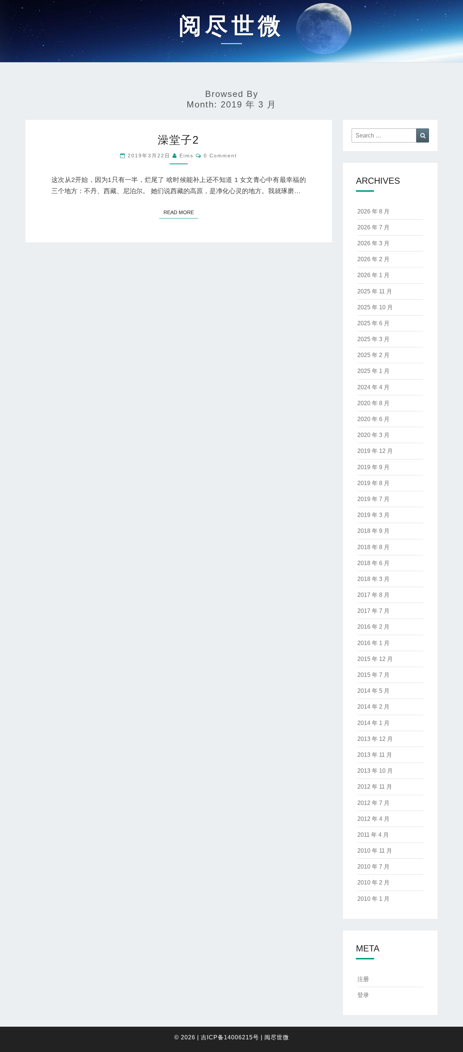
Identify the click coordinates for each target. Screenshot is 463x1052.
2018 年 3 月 (373, 579)
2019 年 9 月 (373, 467)
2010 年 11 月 (374, 851)
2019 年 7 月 (373, 499)
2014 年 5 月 (373, 691)
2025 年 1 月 (373, 371)
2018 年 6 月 (373, 563)
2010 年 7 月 (373, 867)
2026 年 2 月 (373, 259)
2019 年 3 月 (373, 515)
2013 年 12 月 (375, 739)
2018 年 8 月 (373, 547)
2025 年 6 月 (373, 323)
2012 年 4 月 (373, 819)
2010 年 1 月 (373, 899)
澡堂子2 (178, 140)
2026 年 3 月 (373, 243)
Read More (180, 212)
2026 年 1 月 (373, 275)
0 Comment (220, 155)
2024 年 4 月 (373, 387)
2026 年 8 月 (373, 211)
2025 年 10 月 (375, 307)
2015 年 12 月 (375, 659)
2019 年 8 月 (373, 483)
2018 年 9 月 (373, 531)
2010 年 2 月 (373, 882)
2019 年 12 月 (375, 451)
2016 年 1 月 (373, 643)
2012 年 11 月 (374, 787)
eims (186, 155)
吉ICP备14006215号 (230, 1037)
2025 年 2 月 (373, 355)
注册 (363, 979)
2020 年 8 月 (373, 403)
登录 (363, 995)
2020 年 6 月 (373, 419)
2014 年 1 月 (373, 723)
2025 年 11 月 (374, 291)
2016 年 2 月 (373, 627)
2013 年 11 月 (374, 755)
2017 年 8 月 (373, 595)
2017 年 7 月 (373, 611)
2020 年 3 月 (373, 435)
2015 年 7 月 (373, 675)
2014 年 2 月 (373, 707)
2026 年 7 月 (373, 227)
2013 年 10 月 (375, 771)
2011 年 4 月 (373, 835)
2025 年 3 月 (373, 339)
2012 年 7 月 (373, 803)
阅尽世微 (276, 1037)
